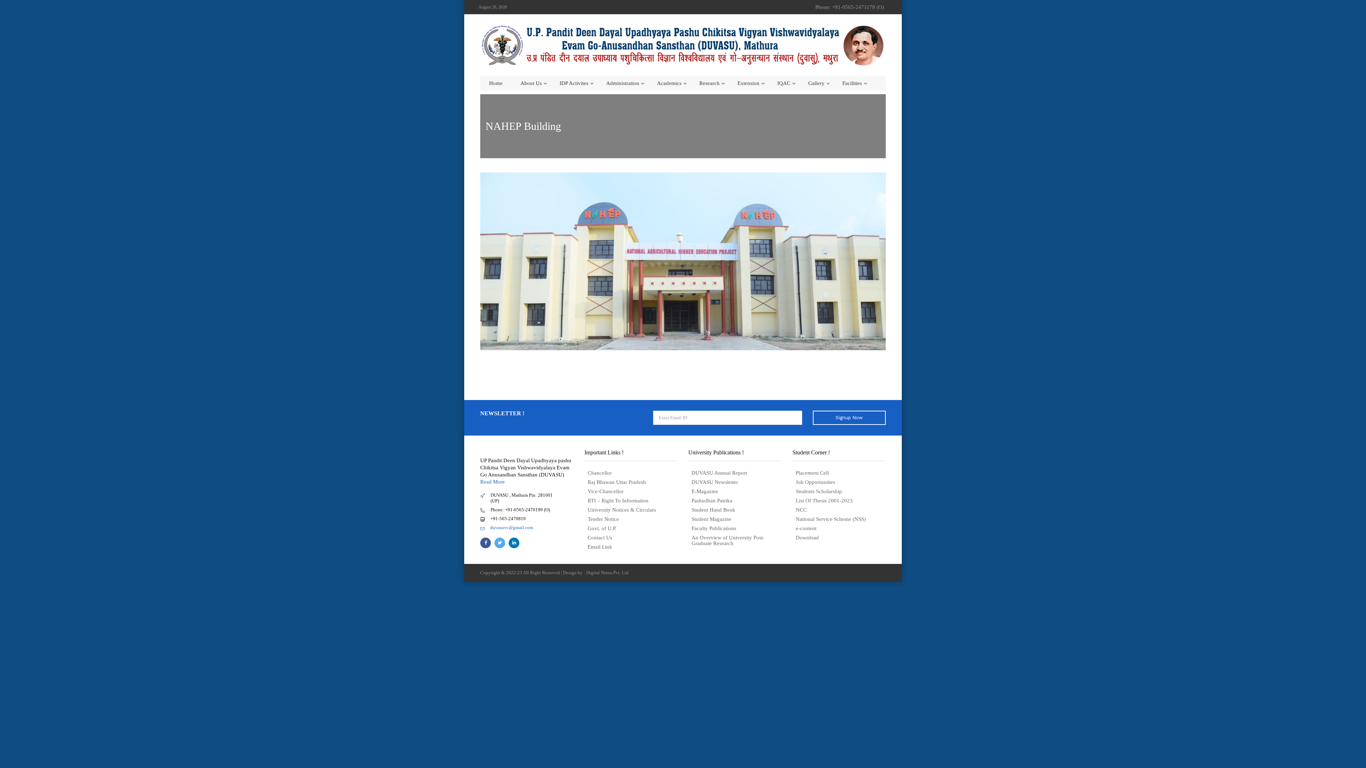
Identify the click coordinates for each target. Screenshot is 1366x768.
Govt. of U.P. (602, 528)
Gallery (816, 83)
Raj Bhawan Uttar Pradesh (617, 482)
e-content (806, 528)
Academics (669, 83)
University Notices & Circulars (622, 510)
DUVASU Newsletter (715, 482)
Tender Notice (603, 519)
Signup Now (849, 417)
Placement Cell (812, 473)
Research (709, 83)
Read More (492, 482)
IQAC (783, 83)
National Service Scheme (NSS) (831, 519)
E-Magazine (705, 491)
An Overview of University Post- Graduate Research (728, 540)
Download (807, 537)
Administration (622, 83)
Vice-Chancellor (606, 491)
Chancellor (600, 473)
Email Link (600, 547)
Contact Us (600, 537)
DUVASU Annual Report (719, 473)
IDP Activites (574, 83)
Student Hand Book (713, 510)
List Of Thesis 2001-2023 (824, 500)
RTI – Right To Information (618, 500)
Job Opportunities (815, 482)
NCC (801, 510)
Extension (748, 83)
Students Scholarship (819, 491)
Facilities (852, 83)
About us (531, 83)
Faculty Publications (714, 528)
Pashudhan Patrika (712, 500)
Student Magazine (711, 519)
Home (496, 83)
